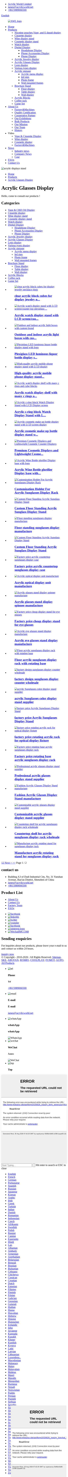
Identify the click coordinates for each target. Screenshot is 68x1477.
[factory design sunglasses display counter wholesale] (37, 672)
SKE (3, 960)
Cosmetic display (23, 142)
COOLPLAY (37, 960)
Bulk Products (22, 121)
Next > (8, 862)
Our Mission (21, 124)
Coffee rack (21, 100)
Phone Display (28, 56)
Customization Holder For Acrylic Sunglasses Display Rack (36, 490)
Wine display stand (24, 38)
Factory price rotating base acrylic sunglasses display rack (35, 758)
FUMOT (50, 960)
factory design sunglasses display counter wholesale (37, 680)
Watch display (22, 44)
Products (12, 29)
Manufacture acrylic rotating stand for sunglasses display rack (37, 854)
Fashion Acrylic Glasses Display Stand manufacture (36, 796)
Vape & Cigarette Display (28, 136)
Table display (28, 91)
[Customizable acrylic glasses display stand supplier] (37, 807)
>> (14, 862)
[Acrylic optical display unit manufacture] (37, 576)
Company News (23, 154)
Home (11, 26)
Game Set (20, 103)
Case (17, 157)
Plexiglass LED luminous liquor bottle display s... (36, 355)
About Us (13, 106)
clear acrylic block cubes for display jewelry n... (33, 297)
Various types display (26, 68)
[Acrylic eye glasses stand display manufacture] (37, 634)
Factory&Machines (24, 109)
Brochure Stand (23, 85)
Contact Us (14, 162)
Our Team (20, 127)
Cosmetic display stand (26, 41)
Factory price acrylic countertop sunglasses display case (36, 568)
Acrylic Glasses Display (27, 62)
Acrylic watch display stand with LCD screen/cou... (37, 317)
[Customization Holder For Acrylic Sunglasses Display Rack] (37, 482)
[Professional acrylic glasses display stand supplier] (37, 769)
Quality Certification (25, 112)
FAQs (11, 159)
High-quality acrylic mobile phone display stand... (33, 374)
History (18, 130)
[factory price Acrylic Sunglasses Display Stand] (37, 711)
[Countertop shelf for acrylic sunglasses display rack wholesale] (37, 827)
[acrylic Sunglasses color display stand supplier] (37, 692)
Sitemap (56, 957)
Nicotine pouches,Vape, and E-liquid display (38, 32)
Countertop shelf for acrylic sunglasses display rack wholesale (37, 835)
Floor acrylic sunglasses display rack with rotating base (36, 661)
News (11, 148)
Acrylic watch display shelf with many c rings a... (36, 394)
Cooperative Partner (25, 115)
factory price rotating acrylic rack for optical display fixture (37, 738)
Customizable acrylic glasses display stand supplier (33, 815)
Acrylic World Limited (20, 4)
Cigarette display (23, 35)
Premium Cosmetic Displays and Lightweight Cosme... (36, 452)
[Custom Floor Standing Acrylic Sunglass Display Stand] (37, 502)
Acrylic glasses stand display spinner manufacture (34, 603)
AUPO (59, 960)
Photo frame (27, 80)
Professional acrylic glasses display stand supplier (32, 777)
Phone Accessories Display (35, 53)
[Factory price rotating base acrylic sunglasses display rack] (37, 749)
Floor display (28, 88)
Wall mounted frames (32, 83)
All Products (7, 963)
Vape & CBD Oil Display (21, 210)
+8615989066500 (17, 10)
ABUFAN (13, 960)
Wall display (27, 94)
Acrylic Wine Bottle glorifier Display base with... (33, 471)
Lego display (21, 65)
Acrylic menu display (32, 74)
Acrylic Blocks (22, 97)
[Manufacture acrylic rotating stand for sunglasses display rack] (37, 846)
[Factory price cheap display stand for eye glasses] (37, 614)
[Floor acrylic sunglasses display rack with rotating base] (37, 653)
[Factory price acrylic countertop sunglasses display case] (37, 559)
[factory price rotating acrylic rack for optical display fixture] (37, 730)
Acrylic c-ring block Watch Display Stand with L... (33, 413)
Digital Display (22, 47)
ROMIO (24, 960)
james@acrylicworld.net (20, 7)
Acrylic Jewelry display (27, 59)
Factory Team (15, 905)
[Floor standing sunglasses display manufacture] (37, 521)
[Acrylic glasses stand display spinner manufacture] (37, 595)
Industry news (22, 151)
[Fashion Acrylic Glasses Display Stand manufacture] (37, 788)
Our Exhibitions (23, 118)
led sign (25, 77)
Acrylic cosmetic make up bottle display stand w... (36, 432)
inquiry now (7, 954)
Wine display (21, 139)
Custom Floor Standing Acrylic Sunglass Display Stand (36, 510)
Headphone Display (31, 50)
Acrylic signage (23, 71)
